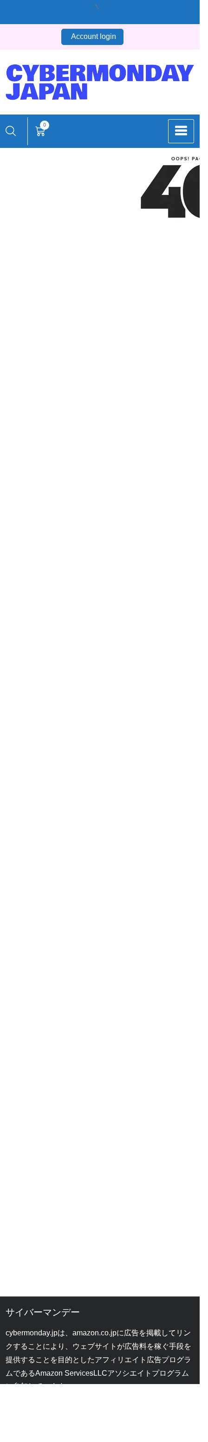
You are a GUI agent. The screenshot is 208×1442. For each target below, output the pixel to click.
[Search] (11, 131)
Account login (93, 36)
